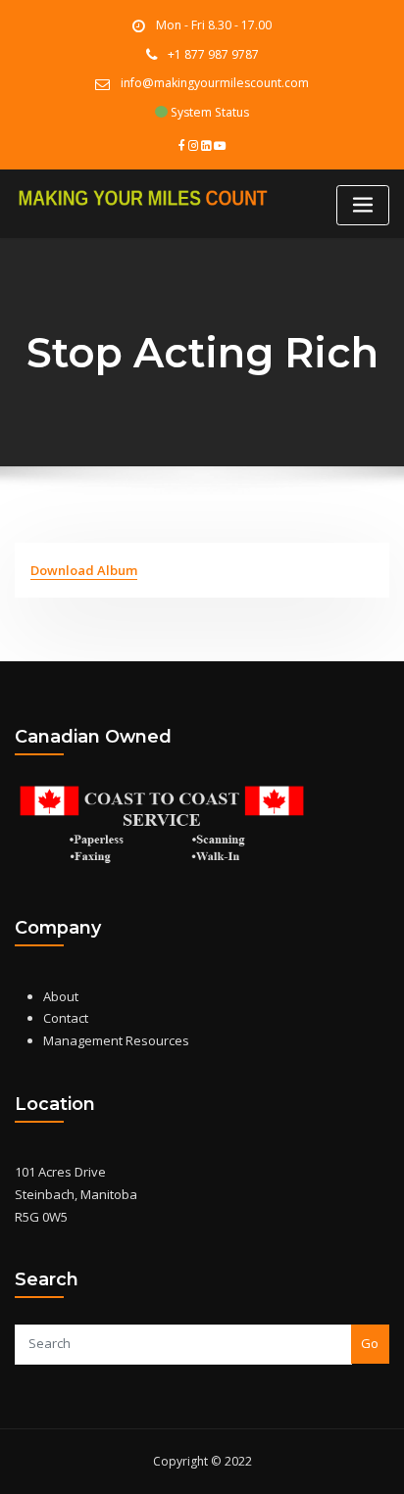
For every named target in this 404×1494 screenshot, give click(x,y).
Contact (65, 1018)
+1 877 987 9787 (213, 54)
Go (370, 1343)
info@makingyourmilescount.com (215, 82)
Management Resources (116, 1040)
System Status (208, 112)
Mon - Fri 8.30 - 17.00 (214, 25)
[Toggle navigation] (362, 205)
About (60, 996)
